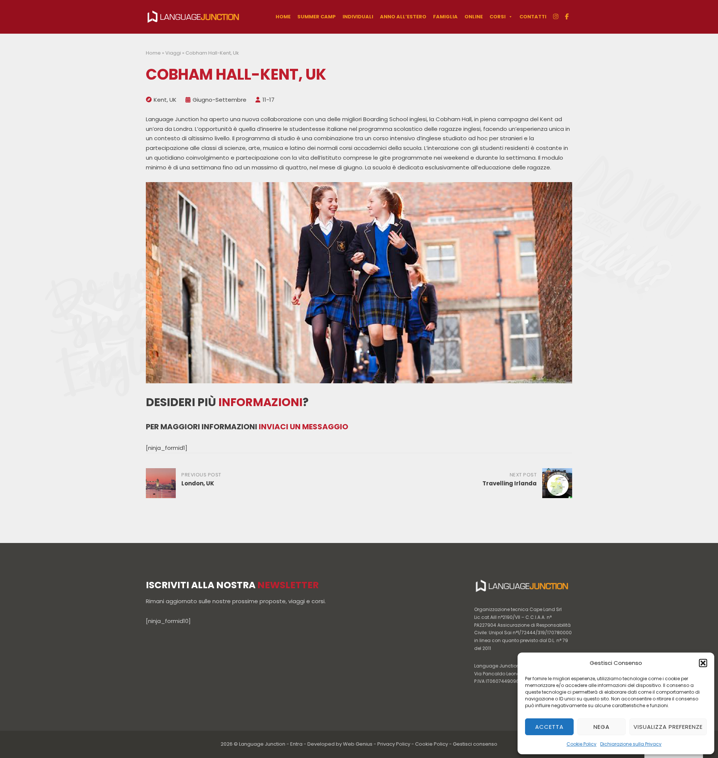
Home (283, 16)
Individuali (358, 16)
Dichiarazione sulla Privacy (631, 744)
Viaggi (173, 52)
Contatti (532, 16)
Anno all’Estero (403, 16)
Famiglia (445, 16)
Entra (296, 744)
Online (473, 16)
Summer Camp (316, 16)
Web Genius (357, 744)
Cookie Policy (581, 744)
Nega (601, 727)
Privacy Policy (393, 744)
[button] (703, 663)
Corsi (498, 16)
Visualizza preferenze (668, 727)
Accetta (549, 727)
